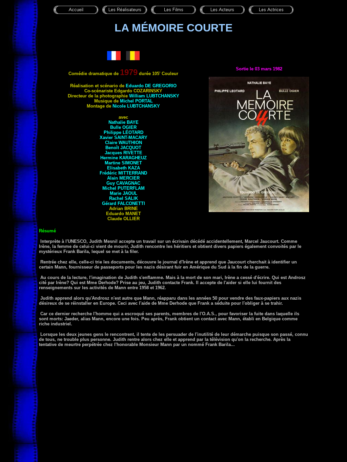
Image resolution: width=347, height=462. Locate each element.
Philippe (123, 132)
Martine (123, 162)
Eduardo (151, 85)
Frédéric (123, 173)
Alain (123, 178)
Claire (123, 142)
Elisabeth (123, 167)
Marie (123, 193)
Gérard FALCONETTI (123, 203)
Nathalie (123, 122)
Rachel (123, 198)
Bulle (123, 127)
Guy (111, 183)
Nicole (136, 106)
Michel (136, 100)
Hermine (123, 157)
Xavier (123, 137)
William (154, 95)
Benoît (123, 147)
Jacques (123, 152)
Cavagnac (128, 183)
